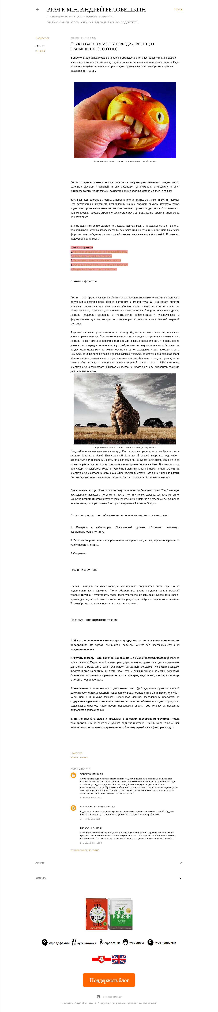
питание (40, 50)
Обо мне (87, 22)
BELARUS (100, 22)
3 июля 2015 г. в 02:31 (90, 819)
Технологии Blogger (112, 997)
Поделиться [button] (42, 38)
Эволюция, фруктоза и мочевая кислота (97, 260)
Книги (64, 22)
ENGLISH (113, 22)
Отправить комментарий (85, 850)
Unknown (85, 773)
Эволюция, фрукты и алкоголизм (92, 256)
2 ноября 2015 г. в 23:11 (91, 843)
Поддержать (129, 22)
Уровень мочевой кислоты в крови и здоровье (100, 264)
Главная (53, 22)
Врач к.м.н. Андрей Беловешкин (96, 9)
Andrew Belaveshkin (91, 806)
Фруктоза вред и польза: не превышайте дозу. (100, 251)
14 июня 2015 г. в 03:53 (91, 797)
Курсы (75, 22)
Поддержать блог (109, 980)
